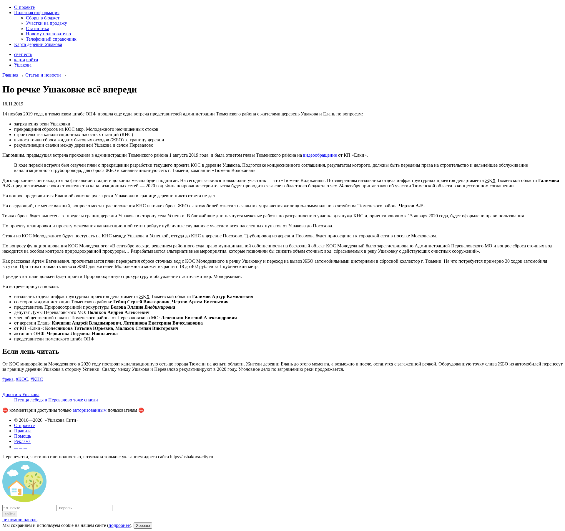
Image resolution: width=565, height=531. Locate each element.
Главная (10, 74)
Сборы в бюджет (42, 17)
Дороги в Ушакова (20, 394)
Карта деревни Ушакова (38, 44)
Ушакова (22, 64)
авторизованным (90, 410)
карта (19, 59)
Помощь (22, 436)
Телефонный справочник (51, 39)
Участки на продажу (46, 23)
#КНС (37, 379)
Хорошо (143, 525)
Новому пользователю (48, 33)
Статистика (37, 28)
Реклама (22, 441)
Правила (22, 430)
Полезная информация (36, 12)
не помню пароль (19, 519)
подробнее (119, 525)
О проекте (24, 7)
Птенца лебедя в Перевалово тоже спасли (56, 399)
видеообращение (320, 155)
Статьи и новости (43, 74)
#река (8, 379)
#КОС (22, 379)
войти (32, 59)
